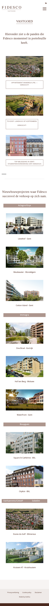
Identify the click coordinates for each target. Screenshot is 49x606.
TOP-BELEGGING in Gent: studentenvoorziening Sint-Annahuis (24, 163)
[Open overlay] (44, 8)
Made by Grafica (24, 597)
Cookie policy (26, 592)
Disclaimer (38, 592)
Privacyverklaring (13, 592)
